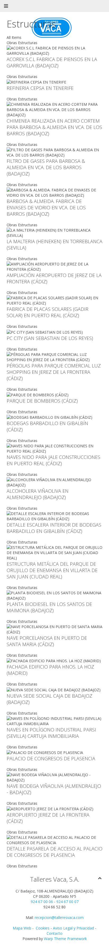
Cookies (43, 928)
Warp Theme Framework (65, 938)
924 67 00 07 (67, 901)
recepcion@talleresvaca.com (59, 917)
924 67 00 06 (42, 901)
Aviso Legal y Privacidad (73, 928)
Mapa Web (22, 928)
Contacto (54, 933)
